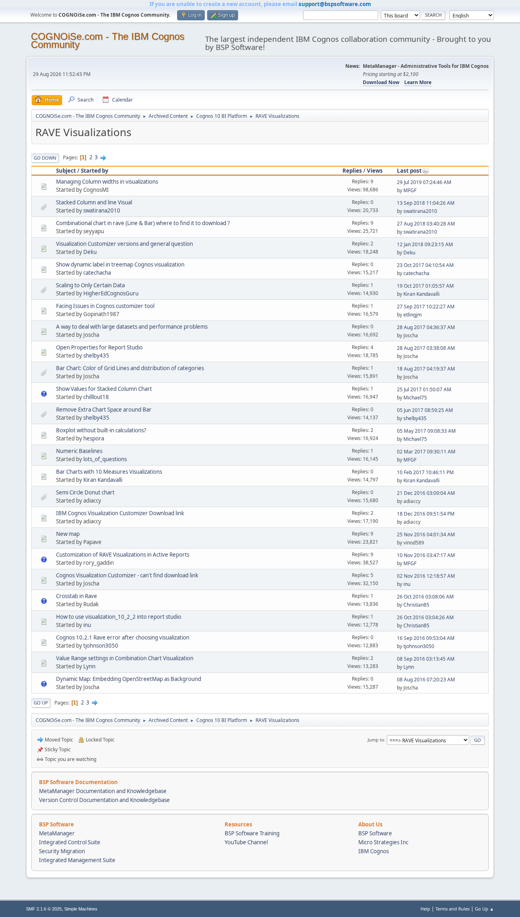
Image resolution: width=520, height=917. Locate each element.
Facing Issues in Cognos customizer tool (105, 306)
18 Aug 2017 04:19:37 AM (426, 368)
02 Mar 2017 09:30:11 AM (426, 451)
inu (406, 584)
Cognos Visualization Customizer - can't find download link (127, 575)
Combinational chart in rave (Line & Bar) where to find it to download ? (143, 223)
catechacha (97, 272)
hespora (93, 438)
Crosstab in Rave (76, 596)
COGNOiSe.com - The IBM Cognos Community (107, 40)
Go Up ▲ (484, 909)
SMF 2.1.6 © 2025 (44, 908)
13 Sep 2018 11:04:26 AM (426, 202)
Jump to (376, 740)
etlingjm (412, 314)
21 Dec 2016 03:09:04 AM (426, 493)
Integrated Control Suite (69, 842)
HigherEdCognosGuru (111, 293)
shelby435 (96, 355)
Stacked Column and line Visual (94, 202)
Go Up (41, 703)
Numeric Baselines (79, 451)
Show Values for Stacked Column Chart (104, 388)
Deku (90, 252)
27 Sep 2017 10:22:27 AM (426, 306)
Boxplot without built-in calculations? (101, 430)
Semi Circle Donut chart (85, 492)
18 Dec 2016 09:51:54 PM (426, 513)
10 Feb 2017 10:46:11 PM (425, 472)
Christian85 (416, 604)
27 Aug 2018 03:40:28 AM (426, 223)
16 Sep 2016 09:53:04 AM (426, 638)
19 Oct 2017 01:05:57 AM (425, 285)
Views (375, 170)
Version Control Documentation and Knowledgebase (104, 800)
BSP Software (375, 833)
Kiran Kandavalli (421, 293)
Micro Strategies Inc (383, 842)
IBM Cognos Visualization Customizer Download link (120, 513)
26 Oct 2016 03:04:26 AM (425, 617)
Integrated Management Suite (77, 860)
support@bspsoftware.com (335, 4)
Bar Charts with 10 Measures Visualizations (109, 471)
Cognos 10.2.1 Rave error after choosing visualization (122, 637)
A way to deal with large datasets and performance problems (132, 326)
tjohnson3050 (100, 645)
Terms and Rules (453, 909)
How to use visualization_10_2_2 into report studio (118, 616)
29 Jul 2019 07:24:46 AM (424, 182)
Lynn (89, 666)
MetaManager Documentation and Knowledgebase (103, 791)
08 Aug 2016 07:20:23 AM (426, 679)
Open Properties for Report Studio (99, 347)
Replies (352, 170)
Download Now (381, 82)
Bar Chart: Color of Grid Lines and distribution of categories (130, 368)
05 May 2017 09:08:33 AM (426, 430)
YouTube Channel (246, 842)
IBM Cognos (373, 851)
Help (425, 909)
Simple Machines (81, 908)
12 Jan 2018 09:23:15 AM (425, 244)
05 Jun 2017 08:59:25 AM (425, 410)
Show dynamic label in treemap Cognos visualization (120, 264)
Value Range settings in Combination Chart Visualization (124, 658)
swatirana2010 (101, 210)
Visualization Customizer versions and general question (124, 243)
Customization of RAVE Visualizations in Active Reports (122, 554)
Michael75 (415, 397)
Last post (409, 170)
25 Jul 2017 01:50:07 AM (424, 389)
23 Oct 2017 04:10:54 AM (425, 265)
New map (68, 534)
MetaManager (57, 833)
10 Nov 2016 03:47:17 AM (426, 555)
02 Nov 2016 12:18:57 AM (426, 575)
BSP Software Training (252, 833)
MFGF (409, 190)
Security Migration (62, 851)
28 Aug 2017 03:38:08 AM (426, 348)
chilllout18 (96, 397)
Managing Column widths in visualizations (107, 181)
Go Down (45, 158)
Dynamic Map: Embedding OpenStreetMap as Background (128, 679)
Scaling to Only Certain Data (90, 285)
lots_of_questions (105, 459)
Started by (94, 170)
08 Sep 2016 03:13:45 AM (426, 658)
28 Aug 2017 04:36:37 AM (426, 327)
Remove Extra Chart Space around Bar (104, 409)
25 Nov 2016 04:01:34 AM (426, 534)
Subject (66, 170)
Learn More (417, 82)
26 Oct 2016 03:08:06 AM (425, 596)
